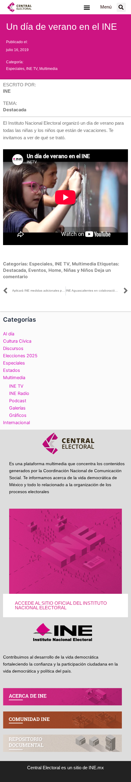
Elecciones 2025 (20, 355)
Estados (11, 370)
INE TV (31, 69)
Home (54, 270)
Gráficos (18, 415)
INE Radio (19, 393)
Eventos (37, 270)
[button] (87, 7)
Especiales (15, 69)
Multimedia (48, 69)
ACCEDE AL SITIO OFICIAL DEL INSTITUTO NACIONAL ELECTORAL (61, 605)
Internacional (16, 422)
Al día (8, 334)
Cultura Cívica (17, 341)
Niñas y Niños (78, 270)
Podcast (17, 400)
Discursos (13, 348)
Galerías (17, 408)
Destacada (14, 270)
